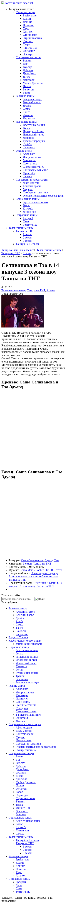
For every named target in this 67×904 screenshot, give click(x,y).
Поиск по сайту (11, 595)
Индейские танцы (27, 656)
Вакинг (27, 60)
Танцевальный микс (35, 169)
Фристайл (29, 173)
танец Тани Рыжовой (29, 643)
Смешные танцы (26, 704)
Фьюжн (27, 176)
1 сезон (27, 234)
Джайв (27, 105)
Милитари (29, 160)
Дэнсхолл (28, 79)
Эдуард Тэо (51, 560)
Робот (26, 92)
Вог (25, 63)
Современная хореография (32, 179)
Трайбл (27, 144)
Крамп (27, 18)
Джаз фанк (29, 73)
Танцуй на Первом (27, 243)
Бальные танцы (25, 95)
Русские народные (34, 140)
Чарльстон (29, 118)
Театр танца (30, 224)
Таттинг (28, 41)
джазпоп (21, 772)
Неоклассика (23, 740)
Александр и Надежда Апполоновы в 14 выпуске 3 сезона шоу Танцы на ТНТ (33, 576)
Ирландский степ (33, 131)
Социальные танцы (27, 198)
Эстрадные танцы (27, 214)
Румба (19, 621)
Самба (27, 108)
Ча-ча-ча (28, 115)
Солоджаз (22, 708)
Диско (26, 76)
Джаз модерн (31, 182)
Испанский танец (33, 134)
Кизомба (28, 208)
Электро (28, 54)
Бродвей (28, 218)
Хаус (26, 28)
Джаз (19, 885)
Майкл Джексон (33, 83)
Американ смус (32, 99)
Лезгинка (28, 137)
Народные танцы (26, 121)
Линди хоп (29, 211)
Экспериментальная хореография (43, 195)
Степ (26, 221)
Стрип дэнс (30, 34)
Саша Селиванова (32, 560)
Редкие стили (24, 150)
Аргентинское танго (35, 202)
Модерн (28, 189)
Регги (19, 669)
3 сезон (27, 240)
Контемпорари (32, 186)
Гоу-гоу (27, 66)
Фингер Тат (30, 47)
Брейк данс (29, 15)
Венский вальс (32, 102)
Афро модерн (24, 727)
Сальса (20, 833)
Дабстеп (28, 70)
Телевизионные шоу (21, 227)
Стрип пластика (33, 38)
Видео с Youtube (18, 637)
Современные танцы (28, 57)
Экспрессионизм (26, 750)
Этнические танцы (27, 682)
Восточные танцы (34, 124)
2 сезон (27, 237)
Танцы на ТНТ (25, 231)
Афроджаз (29, 153)
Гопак (26, 128)
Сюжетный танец (33, 166)
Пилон (27, 86)
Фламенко (29, 147)
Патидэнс (22, 698)
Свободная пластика (35, 192)
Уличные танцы (25, 12)
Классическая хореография (25, 640)
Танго (26, 112)
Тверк (26, 44)
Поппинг (28, 25)
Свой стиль (30, 163)
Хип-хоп (28, 31)
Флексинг (29, 50)
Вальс (26, 205)
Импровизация (32, 157)
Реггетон (28, 89)
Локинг (27, 21)
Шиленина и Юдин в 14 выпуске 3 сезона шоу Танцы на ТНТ (35, 584)
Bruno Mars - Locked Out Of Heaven (41, 570)
